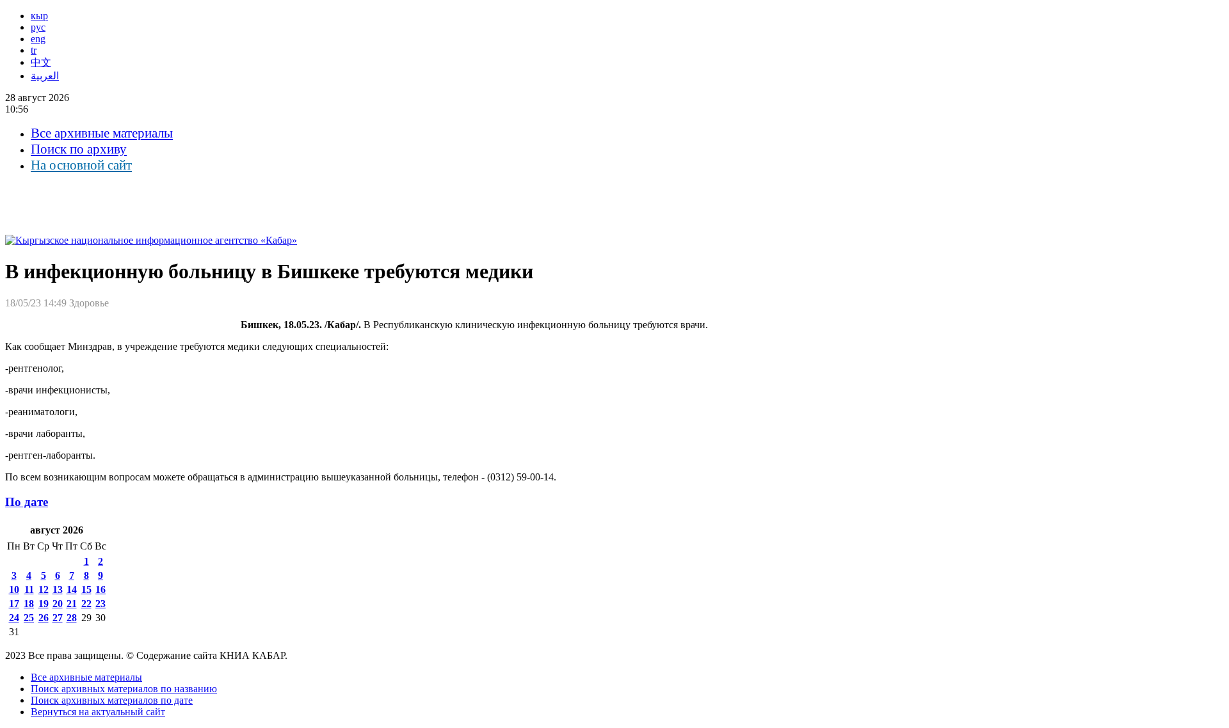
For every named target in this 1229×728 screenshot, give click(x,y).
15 (86, 589)
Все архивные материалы (102, 133)
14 (72, 589)
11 (29, 589)
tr (33, 50)
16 (100, 589)
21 (72, 603)
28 (72, 617)
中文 (41, 62)
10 (14, 589)
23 (100, 603)
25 (29, 617)
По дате (26, 502)
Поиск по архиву (79, 149)
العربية (45, 75)
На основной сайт (81, 165)
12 (43, 589)
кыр (39, 15)
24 (14, 617)
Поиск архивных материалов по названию (124, 688)
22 (86, 603)
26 (43, 617)
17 (14, 603)
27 (57, 617)
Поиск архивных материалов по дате (112, 700)
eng (38, 38)
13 (57, 589)
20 (57, 603)
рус (38, 27)
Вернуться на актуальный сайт (98, 711)
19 (43, 603)
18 (29, 603)
